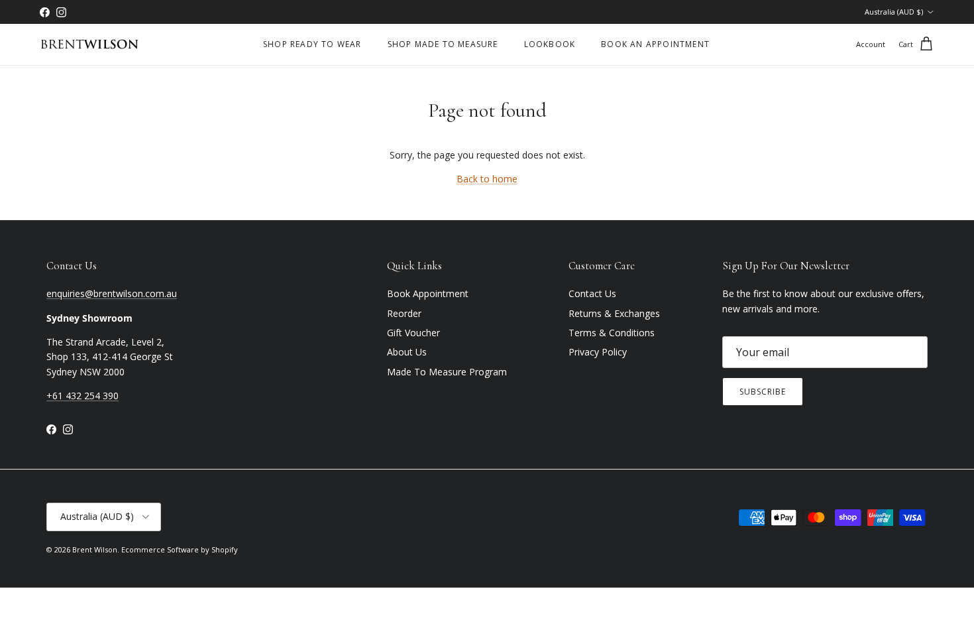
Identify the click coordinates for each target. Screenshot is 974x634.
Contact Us (592, 293)
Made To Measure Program (447, 371)
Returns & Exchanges (614, 313)
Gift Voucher (413, 332)
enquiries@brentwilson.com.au (111, 293)
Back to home (487, 178)
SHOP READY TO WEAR (312, 44)
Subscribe (762, 391)
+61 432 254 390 (82, 395)
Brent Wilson (94, 549)
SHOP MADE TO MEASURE (443, 44)
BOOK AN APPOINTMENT (655, 44)
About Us (407, 352)
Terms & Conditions (611, 332)
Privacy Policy (597, 352)
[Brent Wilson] (89, 44)
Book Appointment (427, 293)
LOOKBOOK (550, 44)
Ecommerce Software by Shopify (179, 549)
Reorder (404, 313)
